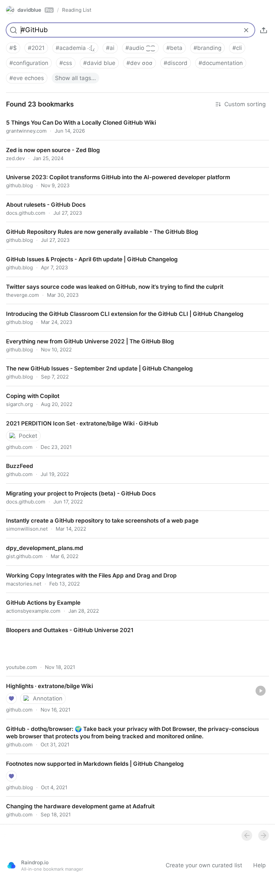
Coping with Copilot (26, 390)
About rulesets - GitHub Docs (40, 198)
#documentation (221, 63)
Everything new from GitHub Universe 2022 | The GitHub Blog (84, 335)
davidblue (35, 10)
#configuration (28, 63)
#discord (175, 63)
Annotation (47, 698)
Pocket (28, 435)
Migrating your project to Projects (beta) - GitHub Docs (74, 487)
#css (65, 63)
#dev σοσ (139, 63)
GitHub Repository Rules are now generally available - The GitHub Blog (96, 225)
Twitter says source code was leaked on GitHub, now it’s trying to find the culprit (109, 280)
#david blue (99, 63)
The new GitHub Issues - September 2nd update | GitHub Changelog (93, 362)
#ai (110, 48)
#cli (237, 48)
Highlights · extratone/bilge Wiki (43, 680)
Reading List (76, 10)
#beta (174, 48)
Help (259, 865)
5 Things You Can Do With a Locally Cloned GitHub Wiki (75, 116)
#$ (13, 48)
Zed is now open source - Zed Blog (47, 144)
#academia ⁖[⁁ (75, 48)
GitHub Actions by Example (37, 596)
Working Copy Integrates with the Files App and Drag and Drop (84, 569)
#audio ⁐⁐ (140, 48)
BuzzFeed (13, 460)
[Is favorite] (11, 698)
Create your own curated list (204, 865)
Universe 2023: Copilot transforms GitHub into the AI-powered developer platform (111, 171)
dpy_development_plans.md (37, 542)
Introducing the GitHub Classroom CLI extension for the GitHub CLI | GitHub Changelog (118, 308)
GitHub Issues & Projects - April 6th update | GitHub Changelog (86, 253)
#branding (207, 48)
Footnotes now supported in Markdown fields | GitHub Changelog (89, 757)
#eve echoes (26, 78)
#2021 (36, 48)
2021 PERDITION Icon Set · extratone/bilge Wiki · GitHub (75, 417)
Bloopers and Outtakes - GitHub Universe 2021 (63, 624)
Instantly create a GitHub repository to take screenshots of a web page (96, 514)
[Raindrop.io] (11, 865)
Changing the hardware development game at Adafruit (74, 800)
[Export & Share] (263, 30)
